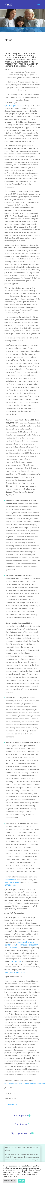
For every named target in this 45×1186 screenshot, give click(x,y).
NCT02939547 (9, 945)
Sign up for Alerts (21, 1133)
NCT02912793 (21, 945)
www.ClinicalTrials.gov (12, 882)
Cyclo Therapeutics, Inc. (13, 105)
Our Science (21, 1124)
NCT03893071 (33, 945)
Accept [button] (21, 1181)
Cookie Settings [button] (9, 1181)
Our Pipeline (21, 1115)
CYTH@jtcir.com (10, 1104)
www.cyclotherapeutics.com (14, 972)
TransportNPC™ (10, 879)
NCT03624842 (16, 961)
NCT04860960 (9, 885)
